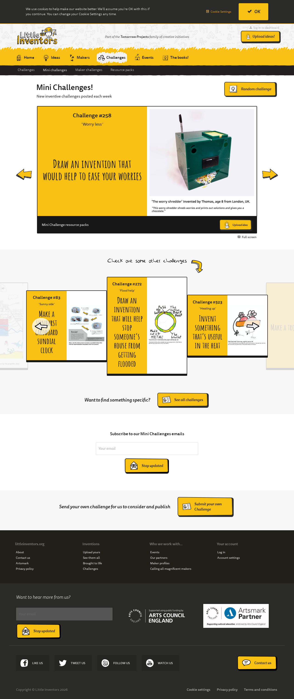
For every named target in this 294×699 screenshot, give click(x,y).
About (20, 552)
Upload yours (91, 552)
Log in (221, 552)
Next (267, 170)
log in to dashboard (266, 27)
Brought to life (92, 563)
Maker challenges (88, 69)
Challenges (26, 69)
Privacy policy (25, 569)
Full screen (249, 237)
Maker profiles (160, 563)
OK (257, 11)
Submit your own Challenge (208, 506)
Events (154, 552)
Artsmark (22, 563)
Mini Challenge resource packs (65, 224)
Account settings (228, 558)
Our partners (158, 558)
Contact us (23, 558)
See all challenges (188, 399)
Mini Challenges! (64, 87)
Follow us (121, 663)
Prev (20, 170)
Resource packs (122, 69)
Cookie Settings (221, 11)
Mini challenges (55, 70)
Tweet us (78, 663)
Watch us (165, 663)
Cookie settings (198, 689)
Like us (37, 663)
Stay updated (152, 465)
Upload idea (240, 225)
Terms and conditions (260, 689)
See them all (91, 558)
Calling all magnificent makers (170, 569)
